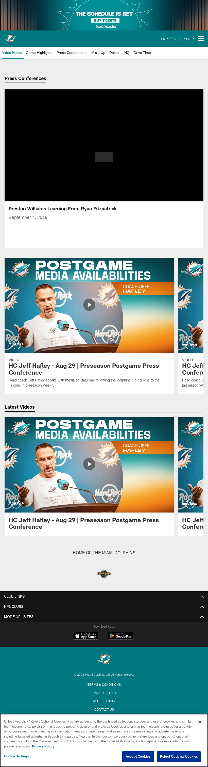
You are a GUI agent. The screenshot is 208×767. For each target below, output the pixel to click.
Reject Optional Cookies (179, 757)
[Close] (199, 722)
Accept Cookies (138, 757)
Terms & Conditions (104, 684)
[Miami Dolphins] (104, 659)
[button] (104, 157)
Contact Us (104, 709)
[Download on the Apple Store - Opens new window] (85, 636)
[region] (104, 740)
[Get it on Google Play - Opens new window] (120, 638)
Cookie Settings (16, 756)
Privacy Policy (104, 692)
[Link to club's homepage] (10, 37)
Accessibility (104, 700)
